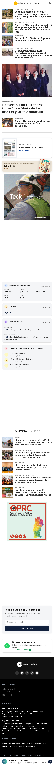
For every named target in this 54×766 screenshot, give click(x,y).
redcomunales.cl (8, 689)
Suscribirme (27, 628)
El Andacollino (17, 726)
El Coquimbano (30, 724)
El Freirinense (17, 716)
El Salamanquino (41, 731)
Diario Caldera (31, 712)
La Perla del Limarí (21, 729)
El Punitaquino (35, 729)
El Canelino (19, 731)
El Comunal (6, 724)
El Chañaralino (19, 712)
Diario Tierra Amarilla (18, 714)
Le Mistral (38, 744)
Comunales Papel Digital (11, 744)
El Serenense (17, 724)
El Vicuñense (42, 724)
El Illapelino (29, 731)
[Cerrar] (50, 762)
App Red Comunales (27, 746)
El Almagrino (7, 712)
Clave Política (27, 744)
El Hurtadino (29, 726)
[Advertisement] (27, 249)
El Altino (31, 714)
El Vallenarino (41, 714)
